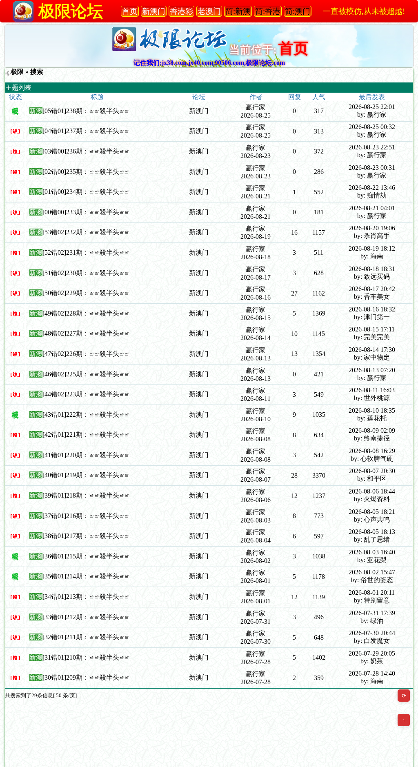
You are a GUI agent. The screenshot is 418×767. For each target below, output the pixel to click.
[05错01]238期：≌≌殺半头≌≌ (86, 110)
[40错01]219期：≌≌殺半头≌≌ (86, 474)
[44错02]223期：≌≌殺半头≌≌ (86, 394)
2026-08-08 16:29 (372, 450)
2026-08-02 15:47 (372, 572)
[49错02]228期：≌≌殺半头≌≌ (86, 313)
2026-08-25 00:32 (372, 126)
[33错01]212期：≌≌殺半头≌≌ (86, 617)
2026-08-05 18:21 (372, 511)
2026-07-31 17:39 (372, 612)
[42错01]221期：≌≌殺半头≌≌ (86, 434)
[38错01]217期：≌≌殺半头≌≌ (86, 535)
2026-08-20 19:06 (372, 228)
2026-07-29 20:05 (372, 653)
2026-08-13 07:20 (372, 370)
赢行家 (255, 107)
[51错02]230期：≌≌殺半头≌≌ (86, 272)
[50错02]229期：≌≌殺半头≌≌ (86, 292)
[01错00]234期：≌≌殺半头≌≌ (86, 191)
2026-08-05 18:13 (372, 531)
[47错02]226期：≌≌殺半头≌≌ (86, 353)
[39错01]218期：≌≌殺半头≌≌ (86, 495)
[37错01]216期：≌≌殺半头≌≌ (86, 515)
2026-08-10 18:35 (372, 410)
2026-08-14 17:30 (372, 349)
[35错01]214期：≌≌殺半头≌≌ (86, 576)
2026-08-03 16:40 (372, 552)
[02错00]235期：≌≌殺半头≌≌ (86, 171)
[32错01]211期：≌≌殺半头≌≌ (86, 637)
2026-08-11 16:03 (372, 390)
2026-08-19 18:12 (372, 248)
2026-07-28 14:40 (372, 673)
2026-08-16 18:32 (372, 309)
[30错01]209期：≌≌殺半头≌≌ (86, 677)
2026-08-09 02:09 (372, 430)
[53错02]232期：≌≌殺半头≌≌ (86, 232)
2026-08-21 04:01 (372, 208)
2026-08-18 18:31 (372, 268)
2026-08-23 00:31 (372, 167)
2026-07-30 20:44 (372, 632)
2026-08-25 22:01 (372, 106)
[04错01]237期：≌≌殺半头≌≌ (86, 130)
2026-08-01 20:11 (372, 592)
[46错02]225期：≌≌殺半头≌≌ (86, 374)
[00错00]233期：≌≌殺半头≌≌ (86, 212)
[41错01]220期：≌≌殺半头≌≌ (86, 454)
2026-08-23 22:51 (372, 147)
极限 (17, 71)
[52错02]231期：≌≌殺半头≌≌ (86, 252)
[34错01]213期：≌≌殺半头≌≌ (86, 596)
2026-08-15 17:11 (372, 329)
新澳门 (199, 110)
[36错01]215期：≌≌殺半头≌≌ (86, 556)
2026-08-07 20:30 (372, 470)
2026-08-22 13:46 (372, 187)
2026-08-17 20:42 (372, 288)
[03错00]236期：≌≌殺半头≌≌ (86, 151)
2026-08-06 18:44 (372, 491)
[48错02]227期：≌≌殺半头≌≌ (86, 333)
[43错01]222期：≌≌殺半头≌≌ (86, 414)
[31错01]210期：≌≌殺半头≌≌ (86, 657)
